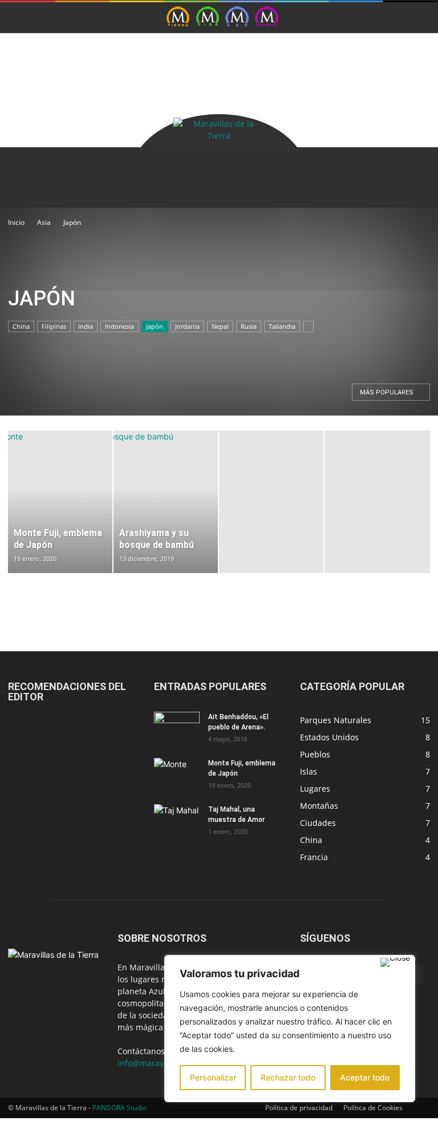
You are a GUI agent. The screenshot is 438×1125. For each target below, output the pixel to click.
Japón (154, 326)
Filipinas (54, 326)
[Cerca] (395, 962)
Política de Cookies (373, 1107)
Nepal (220, 326)
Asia (44, 222)
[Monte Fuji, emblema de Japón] (177, 774)
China (21, 326)
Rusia (249, 326)
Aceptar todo (365, 1077)
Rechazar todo (288, 1077)
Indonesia (119, 326)
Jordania (187, 326)
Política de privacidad (298, 1107)
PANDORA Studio (119, 1107)
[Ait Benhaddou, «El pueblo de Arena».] (177, 728)
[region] (289, 1028)
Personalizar (213, 1077)
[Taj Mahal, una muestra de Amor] (177, 820)
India (85, 326)
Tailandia (282, 326)
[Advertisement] (142, 50)
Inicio (16, 222)
